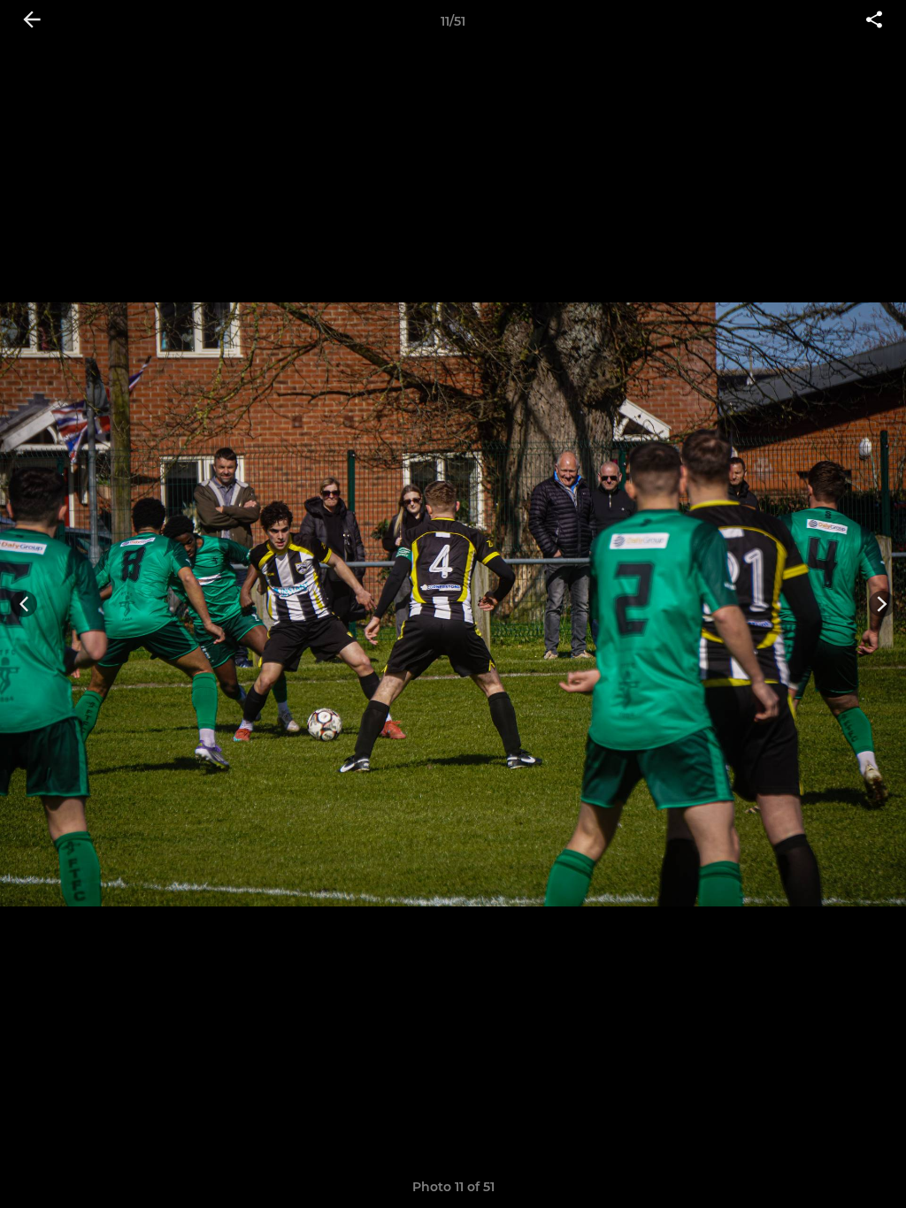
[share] (874, 21)
